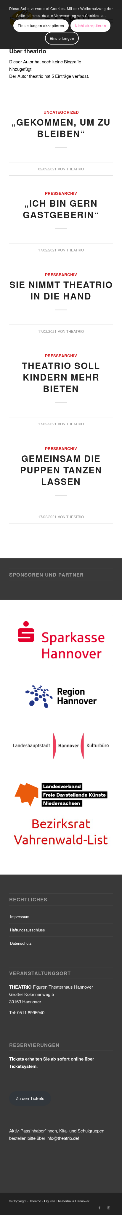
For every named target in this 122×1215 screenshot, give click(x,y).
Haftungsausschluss (27, 872)
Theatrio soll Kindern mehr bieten (61, 377)
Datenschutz (21, 885)
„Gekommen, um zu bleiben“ (61, 128)
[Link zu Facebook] (99, 1149)
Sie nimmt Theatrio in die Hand (61, 290)
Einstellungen (62, 38)
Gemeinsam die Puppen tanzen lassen (61, 470)
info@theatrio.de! (62, 1080)
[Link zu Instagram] (108, 1149)
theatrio (75, 168)
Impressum (19, 858)
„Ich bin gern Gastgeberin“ (61, 209)
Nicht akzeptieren (90, 25)
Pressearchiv (61, 193)
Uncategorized (61, 112)
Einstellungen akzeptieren (41, 25)
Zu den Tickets (30, 1040)
